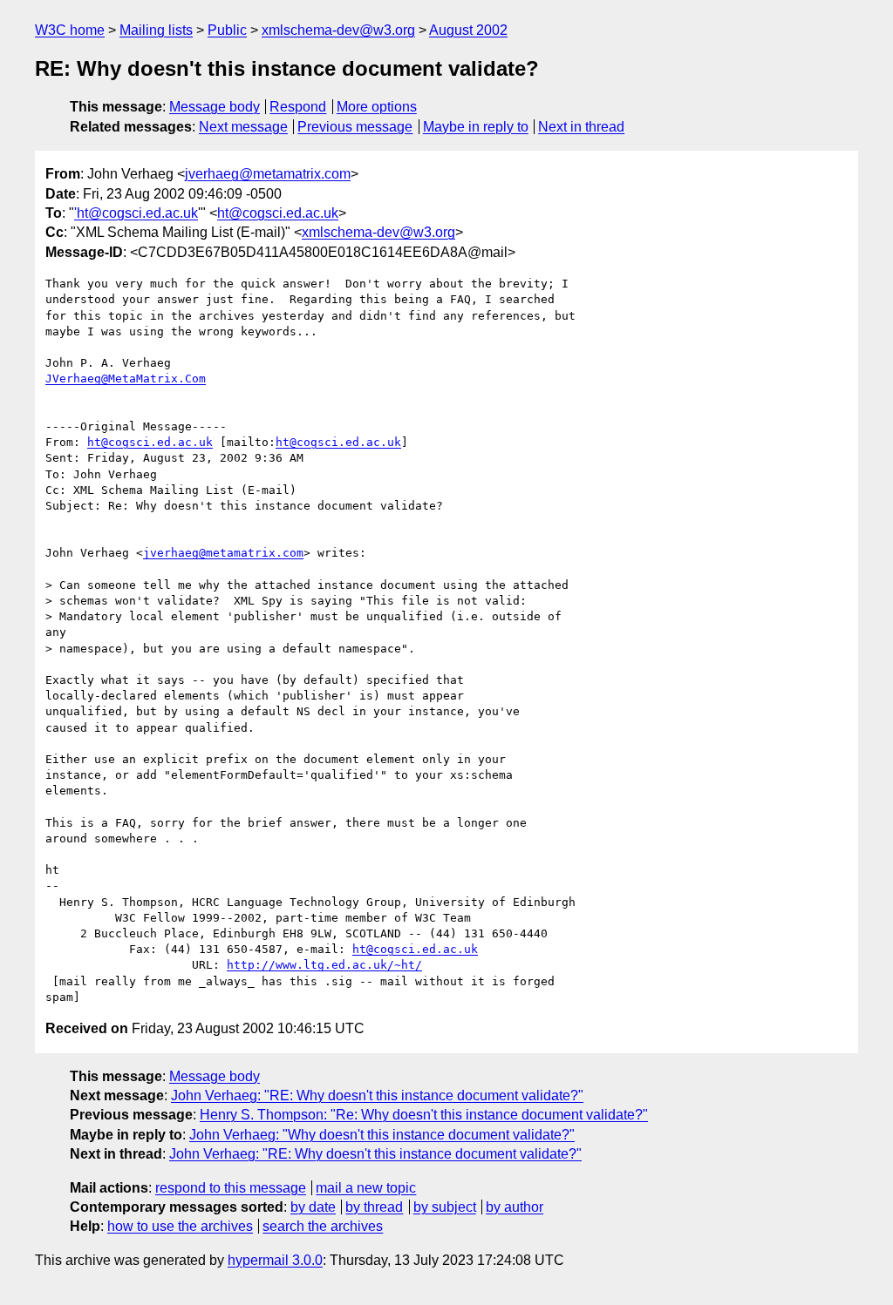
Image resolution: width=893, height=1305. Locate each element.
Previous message (354, 126)
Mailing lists (156, 30)
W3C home (70, 30)
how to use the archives (180, 1226)
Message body (214, 106)
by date (313, 1207)
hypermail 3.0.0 (275, 1260)
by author (514, 1207)
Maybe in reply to (475, 126)
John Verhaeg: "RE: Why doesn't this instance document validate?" (377, 1095)
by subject (444, 1207)
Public (227, 30)
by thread (374, 1207)
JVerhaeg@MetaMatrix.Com (125, 378)
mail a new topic (366, 1187)
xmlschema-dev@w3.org (338, 30)
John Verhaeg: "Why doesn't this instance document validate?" (382, 1134)
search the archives (322, 1226)
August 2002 (468, 30)
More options (377, 106)
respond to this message (230, 1187)
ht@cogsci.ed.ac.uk (277, 213)
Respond (297, 106)
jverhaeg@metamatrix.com (268, 173)
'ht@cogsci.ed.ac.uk (136, 213)
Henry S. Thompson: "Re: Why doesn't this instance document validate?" (424, 1114)
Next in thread (581, 126)
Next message (243, 126)
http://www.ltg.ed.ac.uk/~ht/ (324, 964)
